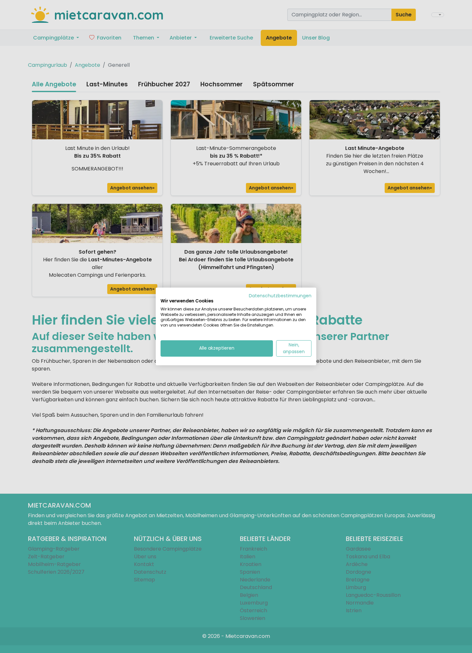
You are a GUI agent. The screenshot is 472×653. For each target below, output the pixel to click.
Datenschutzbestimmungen (280, 296)
